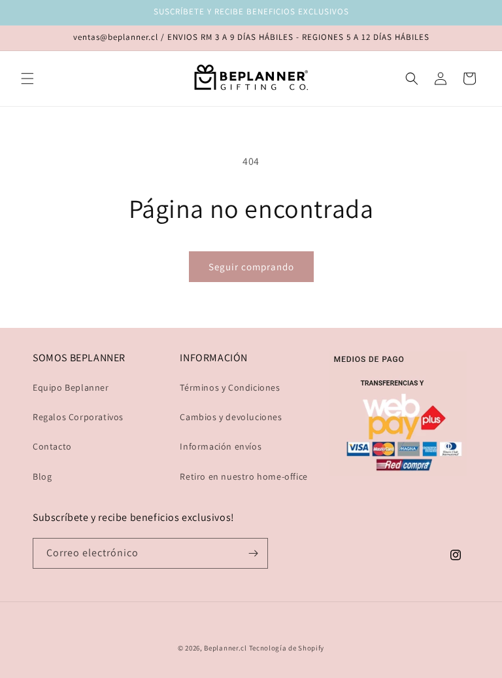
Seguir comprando (251, 266)
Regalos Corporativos (78, 417)
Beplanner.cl (225, 647)
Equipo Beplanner (71, 387)
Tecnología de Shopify (287, 647)
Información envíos (220, 446)
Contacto (52, 446)
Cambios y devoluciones (231, 417)
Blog (42, 476)
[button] (27, 78)
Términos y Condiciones (230, 387)
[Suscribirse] (253, 553)
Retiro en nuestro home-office (243, 476)
